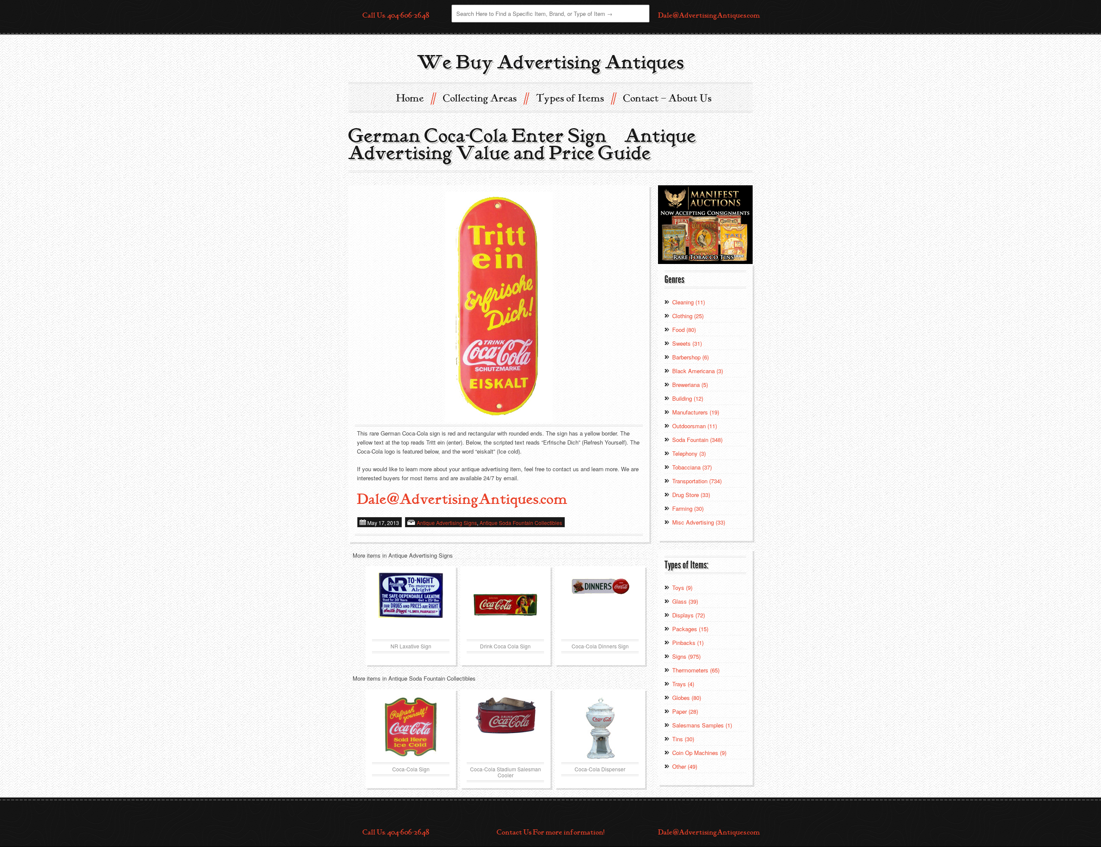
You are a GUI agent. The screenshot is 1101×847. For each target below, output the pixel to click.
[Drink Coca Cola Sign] (505, 605)
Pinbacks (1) (688, 642)
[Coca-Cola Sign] (410, 728)
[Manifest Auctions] (705, 224)
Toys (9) (682, 587)
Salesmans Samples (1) (702, 725)
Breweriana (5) (690, 385)
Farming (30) (688, 508)
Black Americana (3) (697, 371)
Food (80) (684, 329)
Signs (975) (686, 656)
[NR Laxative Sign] (410, 605)
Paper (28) (685, 711)
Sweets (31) (687, 343)
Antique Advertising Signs (447, 522)
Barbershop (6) (690, 357)
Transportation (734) (697, 481)
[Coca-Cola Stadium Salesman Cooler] (505, 728)
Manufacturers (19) (695, 412)
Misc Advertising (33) (698, 522)
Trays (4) (683, 684)
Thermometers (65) (696, 670)
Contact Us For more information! (550, 832)
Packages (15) (690, 629)
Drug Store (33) (691, 495)
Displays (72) (688, 615)
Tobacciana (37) (692, 467)
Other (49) (684, 766)
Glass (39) (685, 601)
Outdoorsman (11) (694, 426)
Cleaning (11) (688, 302)
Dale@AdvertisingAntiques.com (709, 15)
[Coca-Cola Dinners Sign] (600, 605)
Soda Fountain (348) (697, 440)
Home (415, 97)
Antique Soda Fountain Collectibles (521, 522)
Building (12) (687, 398)
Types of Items (575, 97)
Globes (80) (686, 698)
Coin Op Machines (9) (699, 753)
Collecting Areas (485, 97)
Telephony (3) (689, 453)
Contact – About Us (667, 98)
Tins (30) (683, 739)
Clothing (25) (688, 316)
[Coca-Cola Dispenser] (600, 728)
